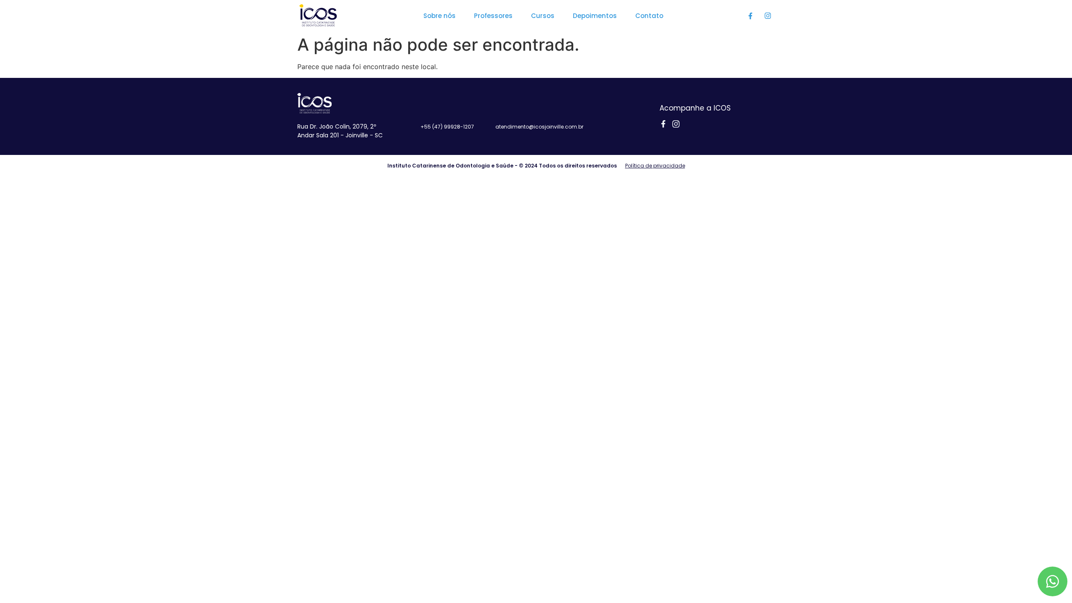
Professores (493, 15)
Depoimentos (595, 15)
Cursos (542, 15)
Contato (649, 15)
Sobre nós (439, 15)
